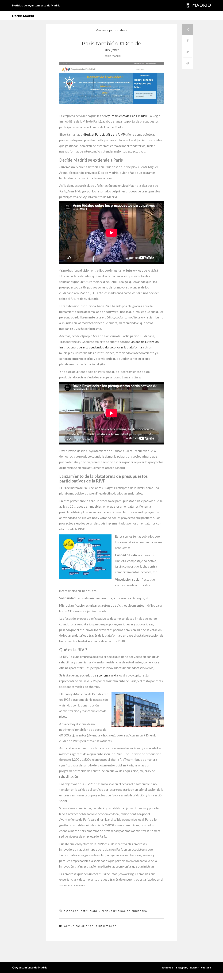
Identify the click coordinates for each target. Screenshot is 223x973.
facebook (167, 967)
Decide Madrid (23, 16)
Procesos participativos (111, 30)
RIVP (145, 116)
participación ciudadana (129, 911)
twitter (194, 967)
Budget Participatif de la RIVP (104, 134)
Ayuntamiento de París (121, 116)
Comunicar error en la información (90, 926)
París (105, 911)
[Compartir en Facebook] (187, 40)
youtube (206, 967)
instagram (181, 967)
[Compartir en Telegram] (187, 63)
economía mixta (107, 675)
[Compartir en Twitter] (187, 52)
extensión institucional (81, 911)
